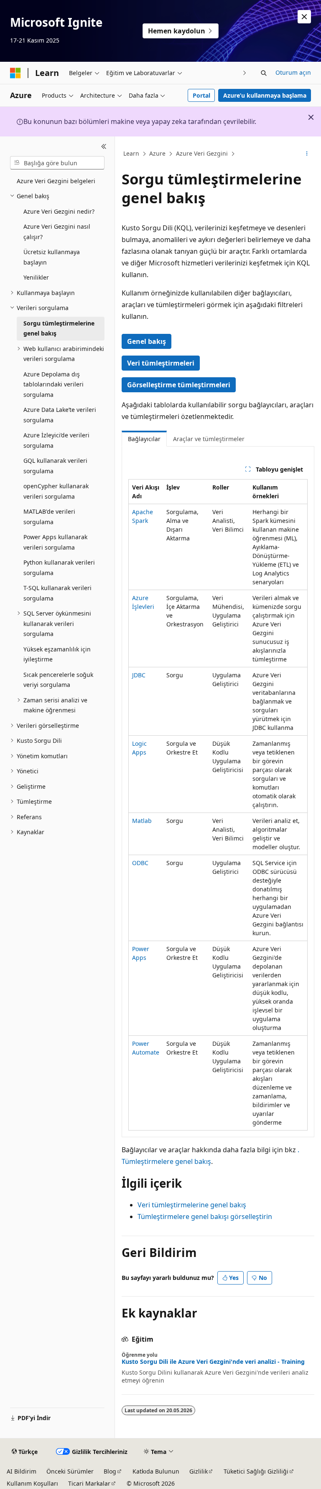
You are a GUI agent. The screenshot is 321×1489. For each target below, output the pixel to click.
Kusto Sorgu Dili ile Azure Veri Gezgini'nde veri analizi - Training (213, 1361)
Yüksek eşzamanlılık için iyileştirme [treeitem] (57, 654)
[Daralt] (104, 146)
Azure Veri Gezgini (202, 153)
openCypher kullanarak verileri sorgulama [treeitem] (56, 491)
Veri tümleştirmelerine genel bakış (192, 1204)
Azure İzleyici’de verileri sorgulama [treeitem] (56, 440)
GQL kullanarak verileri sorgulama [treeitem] (55, 466)
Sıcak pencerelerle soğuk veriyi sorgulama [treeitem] (58, 680)
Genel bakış (146, 341)
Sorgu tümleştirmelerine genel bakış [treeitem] (58, 328)
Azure (157, 153)
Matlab (142, 821)
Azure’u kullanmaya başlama (264, 95)
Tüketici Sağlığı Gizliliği (256, 1471)
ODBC (140, 863)
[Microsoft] (15, 73)
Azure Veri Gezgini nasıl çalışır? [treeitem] (56, 231)
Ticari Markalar (89, 1483)
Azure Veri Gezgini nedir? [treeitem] (58, 211)
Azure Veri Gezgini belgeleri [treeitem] (56, 181)
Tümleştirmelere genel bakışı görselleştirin (205, 1216)
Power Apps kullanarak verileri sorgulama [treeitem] (55, 542)
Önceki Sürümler (70, 1471)
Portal (201, 95)
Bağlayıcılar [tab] (144, 439)
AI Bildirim (21, 1471)
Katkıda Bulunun (155, 1471)
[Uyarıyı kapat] (304, 16)
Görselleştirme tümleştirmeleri (178, 384)
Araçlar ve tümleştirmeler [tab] (209, 439)
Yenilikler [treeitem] (36, 277)
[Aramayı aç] (263, 73)
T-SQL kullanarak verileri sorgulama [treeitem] (57, 593)
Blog (110, 1471)
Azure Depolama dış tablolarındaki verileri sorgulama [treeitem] (53, 384)
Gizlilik (198, 1471)
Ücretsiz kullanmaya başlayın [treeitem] (51, 257)
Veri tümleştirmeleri (160, 363)
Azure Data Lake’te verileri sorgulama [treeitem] (59, 415)
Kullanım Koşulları (32, 1483)
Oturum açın (293, 72)
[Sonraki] (244, 73)
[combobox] (57, 162)
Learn (131, 153)
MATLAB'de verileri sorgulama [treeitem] (49, 516)
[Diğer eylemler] (307, 154)
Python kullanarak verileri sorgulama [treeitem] (59, 567)
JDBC (138, 675)
